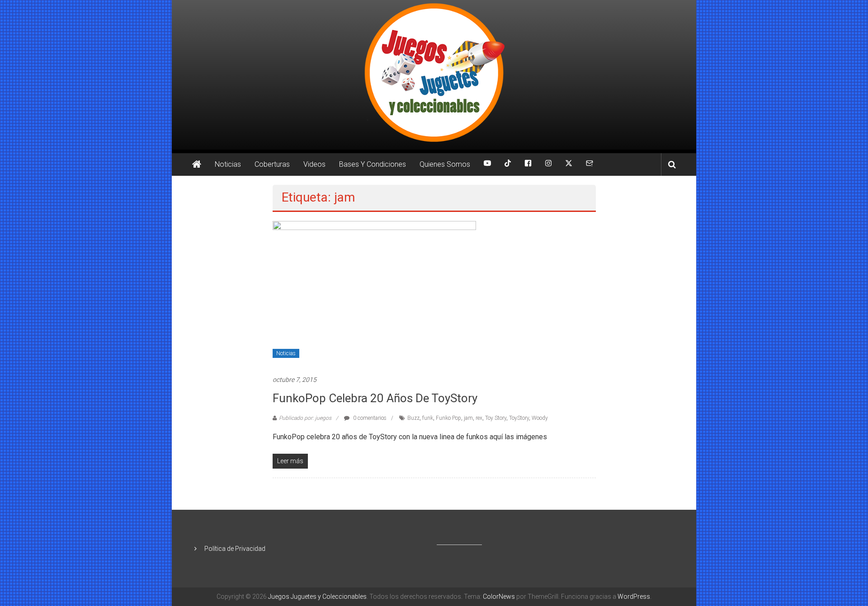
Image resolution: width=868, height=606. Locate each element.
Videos (314, 164)
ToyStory (519, 418)
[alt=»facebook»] (528, 164)
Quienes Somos (445, 164)
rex (479, 418)
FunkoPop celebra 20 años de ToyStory (375, 398)
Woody (540, 418)
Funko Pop (448, 418)
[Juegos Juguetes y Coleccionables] (434, 75)
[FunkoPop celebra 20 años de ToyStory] (374, 292)
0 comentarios (369, 418)
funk (427, 418)
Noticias (228, 164)
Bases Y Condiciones (372, 164)
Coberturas (272, 164)
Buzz (413, 418)
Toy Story (495, 418)
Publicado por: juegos (305, 418)
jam (468, 418)
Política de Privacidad (234, 548)
